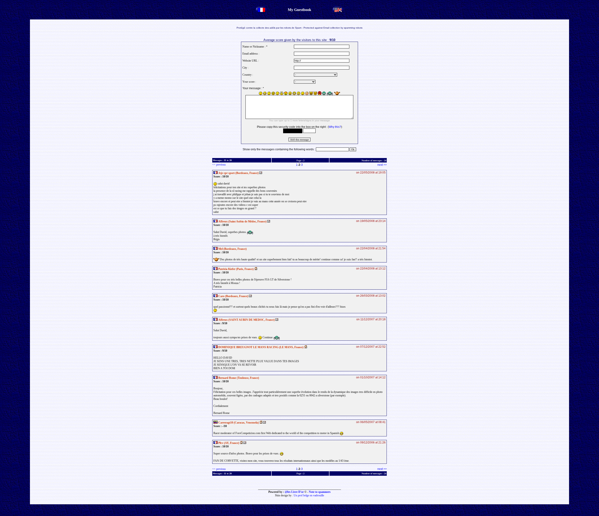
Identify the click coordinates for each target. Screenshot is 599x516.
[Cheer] (329, 93)
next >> (382, 164)
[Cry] (277, 93)
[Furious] (319, 93)
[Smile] (260, 93)
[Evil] (315, 93)
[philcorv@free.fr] (244, 443)
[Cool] (273, 93)
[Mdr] (324, 93)
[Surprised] (298, 93)
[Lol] (294, 93)
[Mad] (290, 93)
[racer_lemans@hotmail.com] (264, 422)
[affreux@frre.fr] (276, 319)
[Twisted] (311, 93)
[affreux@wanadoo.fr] (268, 221)
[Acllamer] (337, 93)
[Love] (286, 93)
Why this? (335, 127)
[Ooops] (307, 93)
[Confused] (269, 93)
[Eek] (281, 93)
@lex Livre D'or (294, 492)
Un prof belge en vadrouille (309, 495)
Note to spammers (320, 492)
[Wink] (302, 93)
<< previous (219, 164)
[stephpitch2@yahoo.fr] (260, 173)
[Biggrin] (265, 93)
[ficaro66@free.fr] (250, 296)
